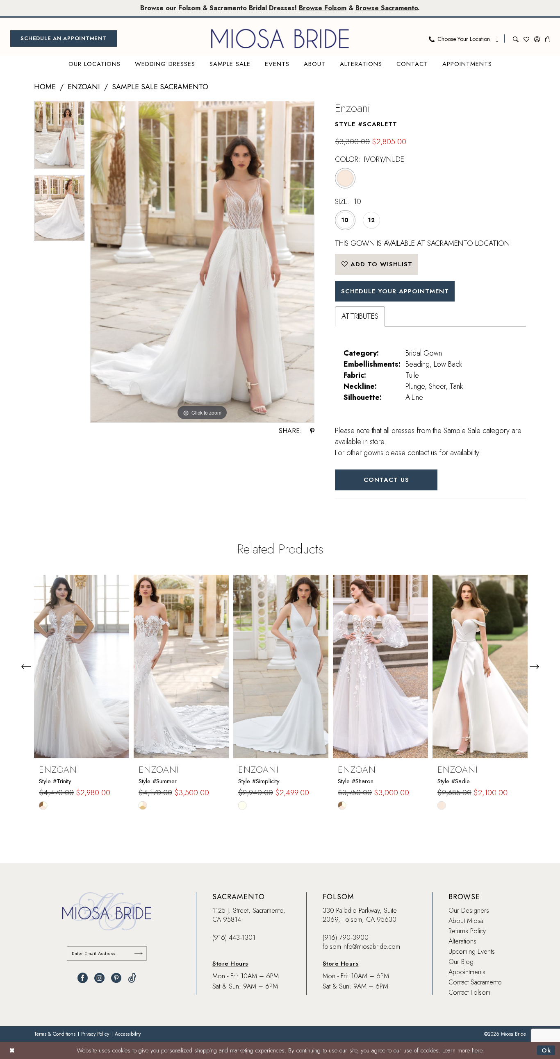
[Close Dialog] (12, 1050)
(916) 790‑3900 (346, 937)
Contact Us (386, 479)
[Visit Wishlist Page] (526, 38)
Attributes (359, 316)
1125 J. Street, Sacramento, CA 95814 (248, 915)
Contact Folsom (469, 992)
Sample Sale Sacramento (160, 87)
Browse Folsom (322, 8)
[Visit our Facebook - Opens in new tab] (82, 978)
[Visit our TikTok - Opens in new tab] (132, 978)
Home (45, 87)
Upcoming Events (471, 951)
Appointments (466, 972)
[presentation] (81, 666)
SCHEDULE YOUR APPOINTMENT (395, 291)
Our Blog (460, 961)
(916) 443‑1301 (233, 937)
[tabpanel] (59, 138)
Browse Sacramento (386, 8)
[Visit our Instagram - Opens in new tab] (99, 978)
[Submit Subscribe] (138, 953)
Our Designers (468, 910)
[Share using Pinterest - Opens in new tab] (312, 431)
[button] (537, 38)
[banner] (280, 38)
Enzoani (84, 87)
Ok (546, 1050)
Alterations (462, 941)
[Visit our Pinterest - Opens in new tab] (116, 978)
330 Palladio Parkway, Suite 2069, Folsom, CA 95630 (360, 915)
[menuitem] (63, 38)
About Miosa (465, 920)
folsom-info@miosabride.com (361, 946)
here (477, 1050)
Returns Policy (467, 931)
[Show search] (515, 38)
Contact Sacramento (475, 982)
